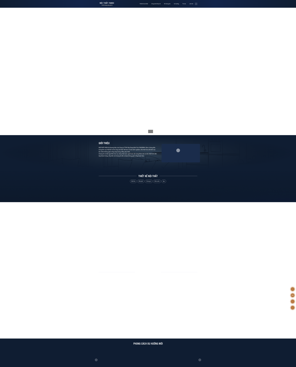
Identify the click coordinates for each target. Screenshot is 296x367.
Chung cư (148, 181)
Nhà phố (141, 181)
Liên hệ (191, 3)
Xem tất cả (147, 262)
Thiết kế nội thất (144, 3)
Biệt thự (133, 181)
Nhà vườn (157, 181)
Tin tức (184, 3)
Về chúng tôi (167, 3)
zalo (293, 295)
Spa (164, 181)
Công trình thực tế (156, 3)
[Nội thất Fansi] (105, 4)
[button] (96, 360)
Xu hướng (176, 3)
